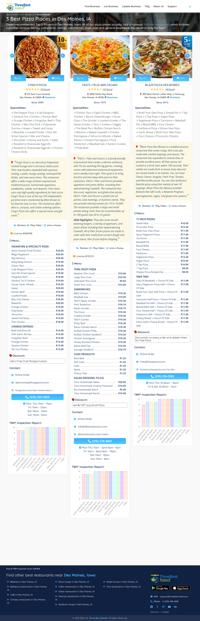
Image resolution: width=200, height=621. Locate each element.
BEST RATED (12, 14)
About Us (158, 6)
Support (172, 6)
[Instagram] (163, 607)
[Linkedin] (175, 607)
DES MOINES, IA (27, 14)
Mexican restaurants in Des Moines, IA (74, 598)
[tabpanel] (37, 56)
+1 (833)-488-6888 (170, 601)
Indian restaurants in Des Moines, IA (76, 586)
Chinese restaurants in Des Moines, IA (26, 601)
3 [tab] (37, 70)
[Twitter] (157, 607)
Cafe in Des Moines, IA (21, 594)
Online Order (22, 374)
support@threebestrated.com (174, 596)
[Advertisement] (100, 543)
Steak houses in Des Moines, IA (122, 581)
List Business (111, 6)
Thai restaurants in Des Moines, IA (123, 586)
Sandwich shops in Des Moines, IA (75, 604)
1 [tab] (32, 70)
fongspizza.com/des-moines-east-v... (34, 390)
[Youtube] (169, 607)
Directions (49, 97)
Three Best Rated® (98, 618)
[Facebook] (151, 607)
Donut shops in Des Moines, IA (73, 581)
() (45, 89)
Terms (165, 612)
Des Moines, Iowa (79, 575)
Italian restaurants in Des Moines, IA (76, 591)
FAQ (147, 6)
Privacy (155, 612)
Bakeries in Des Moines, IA (23, 581)
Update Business (131, 6)
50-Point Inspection (156, 24)
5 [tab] (42, 70)
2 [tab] (34, 70)
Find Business (92, 6)
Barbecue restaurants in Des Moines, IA (27, 588)
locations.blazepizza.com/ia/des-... (158, 369)
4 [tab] (39, 70)
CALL (19, 78)
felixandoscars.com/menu (93, 434)
